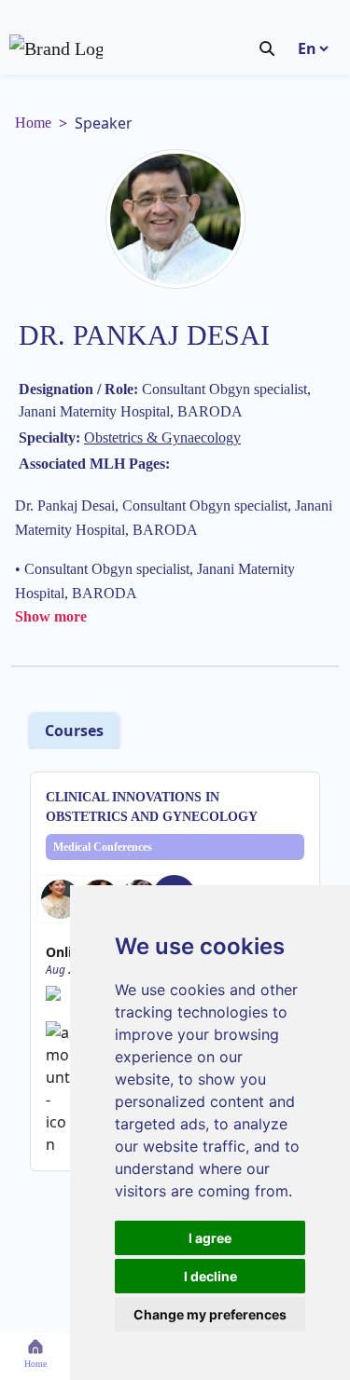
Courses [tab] (74, 730)
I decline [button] (210, 1276)
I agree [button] (210, 1238)
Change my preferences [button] (210, 1314)
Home (33, 122)
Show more (51, 616)
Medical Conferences (102, 847)
